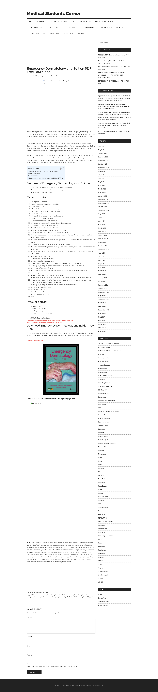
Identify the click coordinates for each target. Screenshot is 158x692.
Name (29, 637)
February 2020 (102, 306)
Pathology (101, 514)
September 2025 (103, 168)
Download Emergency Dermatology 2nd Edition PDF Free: (46, 178)
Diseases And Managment (106, 401)
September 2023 (103, 249)
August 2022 (102, 296)
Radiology (101, 554)
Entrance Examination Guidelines (108, 411)
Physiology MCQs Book (105, 536)
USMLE (100, 582)
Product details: (33, 176)
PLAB (100, 539)
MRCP (100, 457)
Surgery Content (103, 568)
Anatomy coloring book (105, 358)
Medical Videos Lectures (106, 447)
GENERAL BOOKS (104, 425)
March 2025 (102, 189)
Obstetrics (101, 500)
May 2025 (101, 182)
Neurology (101, 482)
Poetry (100, 543)
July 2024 (101, 217)
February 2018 (102, 313)
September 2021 (103, 299)
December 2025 (103, 157)
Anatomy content (103, 361)
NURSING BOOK (103, 497)
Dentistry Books (103, 393)
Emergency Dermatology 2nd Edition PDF (64, 597)
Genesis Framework (86, 685)
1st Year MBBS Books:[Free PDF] (108, 344)
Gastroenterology (103, 422)
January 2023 (102, 278)
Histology (101, 433)
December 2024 (103, 200)
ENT (99, 408)
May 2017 (101, 317)
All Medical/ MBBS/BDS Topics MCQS (110, 351)
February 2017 (102, 328)
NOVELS (101, 489)
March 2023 (102, 271)
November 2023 (103, 242)
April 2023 (101, 267)
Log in (100, 594)
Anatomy (101, 354)
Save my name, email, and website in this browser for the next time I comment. (52, 666)
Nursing (100, 493)
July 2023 (101, 256)
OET (99, 504)
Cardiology (101, 379)
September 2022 (103, 292)
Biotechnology (102, 372)
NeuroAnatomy (103, 479)
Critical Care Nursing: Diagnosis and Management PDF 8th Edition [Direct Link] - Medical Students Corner (114, 115)
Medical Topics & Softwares (107, 443)
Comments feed (103, 602)
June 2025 (101, 178)
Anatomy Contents (104, 365)
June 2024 (101, 221)
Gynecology (102, 429)
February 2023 (102, 274)
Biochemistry (102, 368)
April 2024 (101, 224)
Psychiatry (101, 546)
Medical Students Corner (54, 13)
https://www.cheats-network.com (108, 123)
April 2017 (101, 321)
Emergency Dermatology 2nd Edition (78, 595)
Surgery (100, 564)
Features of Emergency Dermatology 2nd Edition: (44, 171)
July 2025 (101, 175)
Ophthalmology (103, 507)
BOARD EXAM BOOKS (105, 376)
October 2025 (102, 164)
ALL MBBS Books (104, 347)
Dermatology (102, 397)
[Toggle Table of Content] (61, 168)
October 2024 (102, 207)
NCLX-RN (101, 468)
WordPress (96, 685)
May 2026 (101, 150)
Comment (30, 617)
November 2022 (103, 285)
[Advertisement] (61, 53)
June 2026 (101, 146)
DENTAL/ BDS (102, 390)
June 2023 (101, 260)
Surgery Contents (103, 571)
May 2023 (101, 264)
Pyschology (102, 550)
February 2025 (102, 192)
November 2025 (103, 160)
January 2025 (102, 196)
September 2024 (103, 210)
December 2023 (103, 239)
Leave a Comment (51, 76)
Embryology (102, 404)
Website (29, 655)
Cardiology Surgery (104, 383)
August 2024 (102, 214)
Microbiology (102, 454)
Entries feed (102, 598)
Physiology (101, 532)
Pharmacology (102, 529)
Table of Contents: (34, 173)
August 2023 (102, 253)
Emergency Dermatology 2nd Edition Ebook (39, 597)
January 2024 (102, 235)
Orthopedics (102, 511)
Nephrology (102, 475)
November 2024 (103, 203)
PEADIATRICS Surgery (105, 521)
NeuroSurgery (102, 486)
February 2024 (102, 232)
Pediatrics (101, 525)
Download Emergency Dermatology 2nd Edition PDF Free (51, 595)
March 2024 (102, 228)
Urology (100, 578)
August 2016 (102, 331)
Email (29, 646)
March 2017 (102, 324)
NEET (100, 472)
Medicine (45, 592)
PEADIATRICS (102, 518)
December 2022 (103, 281)
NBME (100, 465)
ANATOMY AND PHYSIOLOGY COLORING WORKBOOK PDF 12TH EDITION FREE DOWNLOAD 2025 (111, 75)
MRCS (100, 461)
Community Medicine (105, 386)
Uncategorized (103, 575)
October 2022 (102, 288)
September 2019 (103, 310)
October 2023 (102, 246)
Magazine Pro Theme (72, 685)
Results (100, 561)
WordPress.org (103, 605)
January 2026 (102, 153)
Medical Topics (103, 440)
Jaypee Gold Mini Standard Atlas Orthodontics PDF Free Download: (114, 125)
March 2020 (102, 303)
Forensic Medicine (104, 415)
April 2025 (101, 185)
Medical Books (38, 592)
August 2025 (102, 171)
